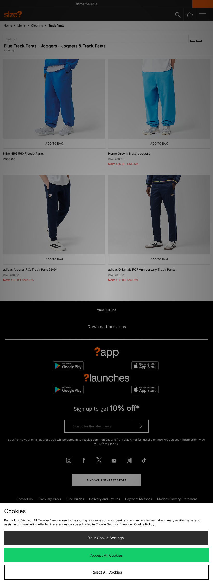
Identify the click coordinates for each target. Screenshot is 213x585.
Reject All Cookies (106, 572)
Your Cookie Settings (106, 538)
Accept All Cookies (106, 555)
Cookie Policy (144, 524)
